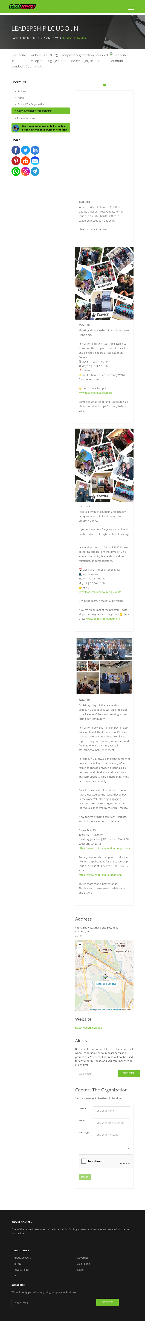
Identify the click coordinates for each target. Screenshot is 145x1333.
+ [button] (80, 945)
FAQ (16, 1276)
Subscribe (128, 1073)
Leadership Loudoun (106, 983)
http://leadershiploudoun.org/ (93, 1027)
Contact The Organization (31, 104)
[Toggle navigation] (131, 8)
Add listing (83, 1263)
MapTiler (102, 1009)
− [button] (80, 950)
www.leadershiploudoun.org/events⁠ (100, 592)
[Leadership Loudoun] (105, 976)
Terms (17, 1263)
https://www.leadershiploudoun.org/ (100, 874)
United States (31, 38)
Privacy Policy (21, 1269)
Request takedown (27, 118)
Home (14, 38)
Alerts (20, 97)
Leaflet (92, 1009)
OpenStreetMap (115, 1009)
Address (21, 91)
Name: (83, 1108)
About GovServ (22, 1257)
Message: (84, 1132)
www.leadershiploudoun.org (95, 392)
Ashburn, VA (51, 38)
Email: (82, 1120)
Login (80, 1269)
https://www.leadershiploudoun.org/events (104, 848)
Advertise (82, 1257)
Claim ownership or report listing (34, 110)
